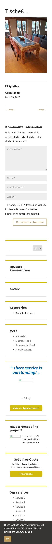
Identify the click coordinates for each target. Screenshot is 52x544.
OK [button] (7, 539)
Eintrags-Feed (23, 340)
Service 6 (20, 519)
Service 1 (20, 497)
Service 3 (20, 506)
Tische (27, 12)
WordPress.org (23, 349)
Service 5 (20, 515)
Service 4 (20, 511)
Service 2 (20, 502)
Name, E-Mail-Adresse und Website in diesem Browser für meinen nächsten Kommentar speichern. (26, 209)
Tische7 (9, 109)
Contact (26, 436)
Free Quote (26, 473)
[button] (33, 532)
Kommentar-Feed (25, 345)
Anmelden (20, 336)
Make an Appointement (26, 408)
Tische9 (42, 109)
